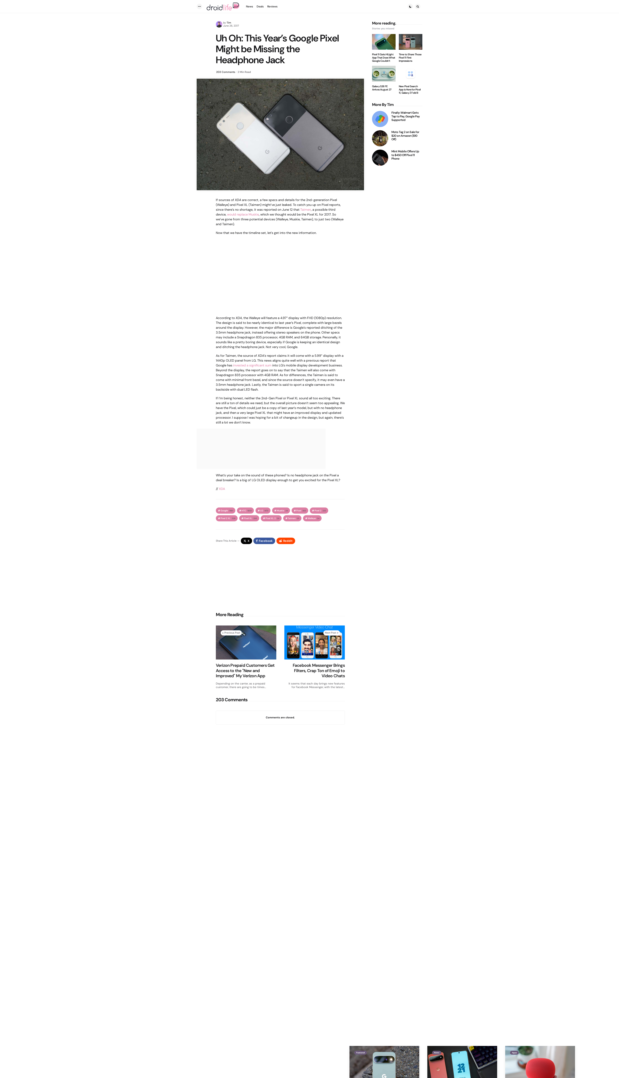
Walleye (313, 518)
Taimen (305, 209)
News (436, 1052)
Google (227, 510)
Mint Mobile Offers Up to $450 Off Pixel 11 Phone (405, 155)
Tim (229, 22)
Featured (360, 1052)
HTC (247, 510)
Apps (514, 1052)
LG (264, 510)
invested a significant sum (252, 365)
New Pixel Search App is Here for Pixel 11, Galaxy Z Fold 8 (410, 89)
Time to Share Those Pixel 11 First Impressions (410, 58)
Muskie (282, 510)
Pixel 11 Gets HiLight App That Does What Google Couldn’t (383, 58)
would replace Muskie (243, 214)
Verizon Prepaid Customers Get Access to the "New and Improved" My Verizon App (245, 671)
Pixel (301, 510)
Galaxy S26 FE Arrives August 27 (381, 88)
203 (225, 72)
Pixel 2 (320, 510)
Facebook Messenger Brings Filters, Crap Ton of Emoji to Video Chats (319, 671)
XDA (222, 489)
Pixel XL (250, 518)
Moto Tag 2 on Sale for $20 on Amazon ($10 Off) (405, 135)
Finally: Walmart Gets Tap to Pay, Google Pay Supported (405, 116)
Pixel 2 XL (228, 518)
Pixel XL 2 (272, 518)
